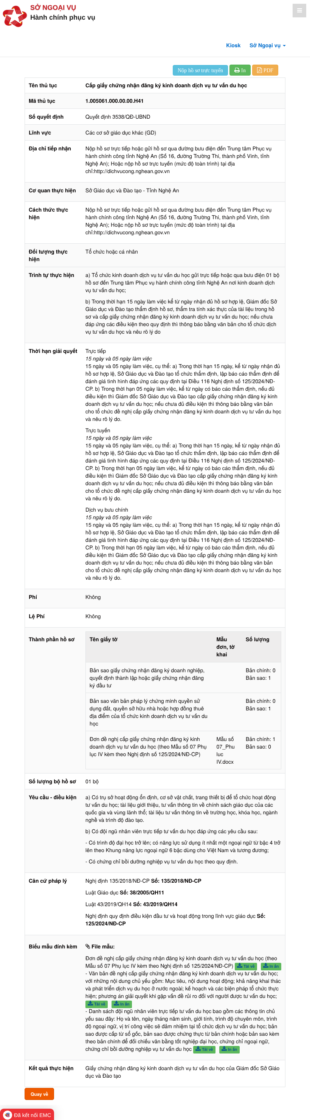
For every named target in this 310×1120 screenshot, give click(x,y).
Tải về (248, 966)
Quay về (39, 1094)
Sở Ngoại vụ (53, 7)
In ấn (273, 966)
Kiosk (233, 45)
